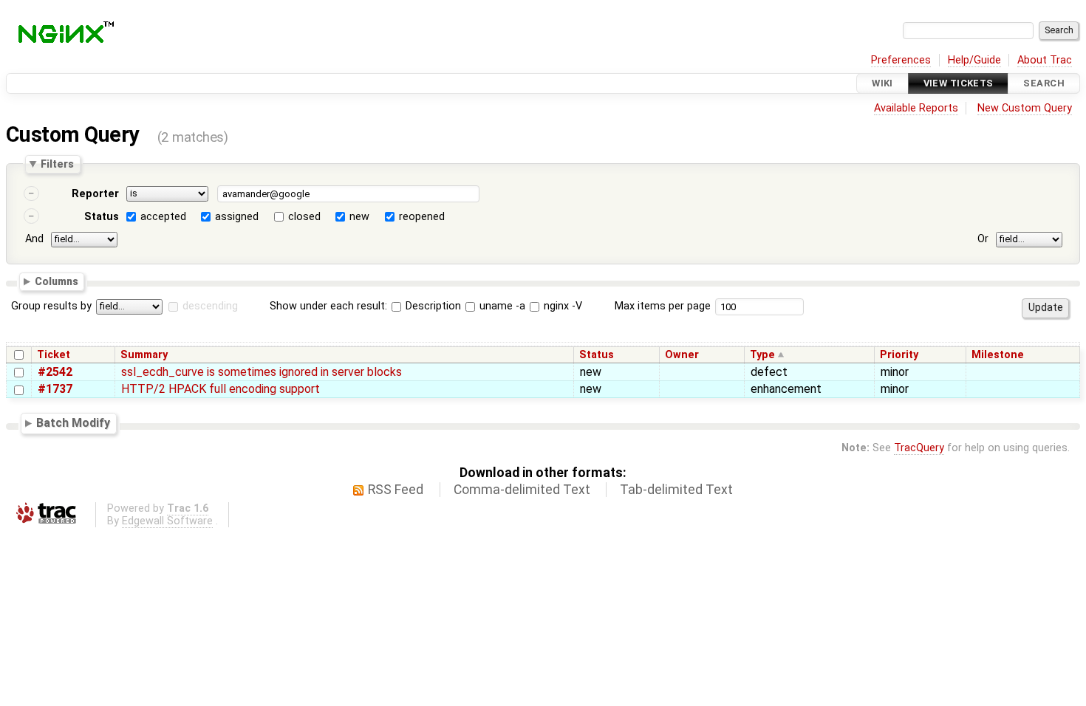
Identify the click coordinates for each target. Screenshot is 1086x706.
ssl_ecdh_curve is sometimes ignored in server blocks (261, 372)
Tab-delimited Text (676, 489)
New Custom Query (1024, 108)
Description (432, 306)
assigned (237, 216)
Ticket (53, 355)
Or (982, 239)
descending (210, 306)
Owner (682, 355)
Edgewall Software (167, 521)
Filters (57, 164)
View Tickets (958, 83)
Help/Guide (974, 60)
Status (101, 216)
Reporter (95, 194)
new (359, 216)
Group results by (51, 306)
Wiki (882, 83)
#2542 (55, 372)
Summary (144, 355)
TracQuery (919, 448)
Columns (56, 281)
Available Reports (916, 108)
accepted (163, 216)
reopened (422, 216)
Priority (899, 355)
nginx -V (561, 306)
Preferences (901, 60)
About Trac (1044, 60)
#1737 (55, 389)
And (34, 239)
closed (304, 216)
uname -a (501, 306)
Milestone (997, 355)
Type (762, 355)
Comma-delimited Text (522, 489)
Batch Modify (73, 423)
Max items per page (663, 306)
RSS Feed (395, 489)
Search (1044, 83)
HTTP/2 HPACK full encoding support (220, 389)
